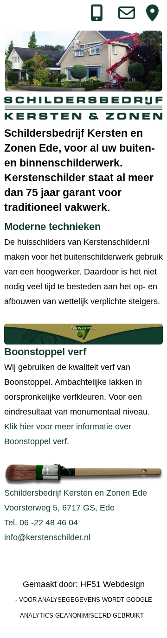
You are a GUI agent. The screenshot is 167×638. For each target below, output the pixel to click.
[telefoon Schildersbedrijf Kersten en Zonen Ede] (96, 16)
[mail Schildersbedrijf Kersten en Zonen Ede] (124, 16)
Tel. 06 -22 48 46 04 (41, 522)
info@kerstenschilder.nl (47, 537)
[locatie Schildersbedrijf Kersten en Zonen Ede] (151, 16)
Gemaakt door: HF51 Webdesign (84, 584)
